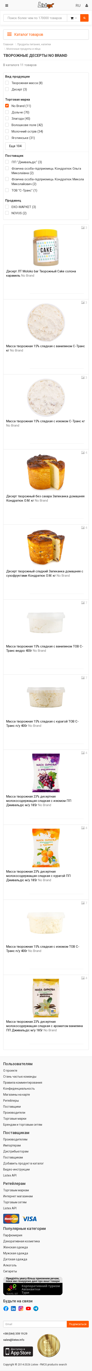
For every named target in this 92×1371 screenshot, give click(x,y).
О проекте (10, 1070)
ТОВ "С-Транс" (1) (24, 190)
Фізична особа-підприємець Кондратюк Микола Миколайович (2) (48, 181)
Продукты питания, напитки (34, 44)
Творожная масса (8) (27, 83)
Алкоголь (10, 1265)
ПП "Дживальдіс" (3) (27, 162)
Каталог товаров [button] (28, 34)
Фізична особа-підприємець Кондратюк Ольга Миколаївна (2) (46, 171)
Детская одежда (15, 1259)
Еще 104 (15, 146)
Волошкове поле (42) (27, 125)
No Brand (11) (21, 106)
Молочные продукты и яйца (23, 48)
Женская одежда (15, 1247)
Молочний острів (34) (27, 131)
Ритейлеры (11, 1100)
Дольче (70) (20, 112)
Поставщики (12, 1106)
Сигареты (10, 1271)
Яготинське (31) (23, 138)
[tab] (46, 34)
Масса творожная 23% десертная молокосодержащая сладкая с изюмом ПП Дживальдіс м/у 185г (38, 801)
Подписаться (77, 1324)
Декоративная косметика (21, 1241)
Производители (14, 1112)
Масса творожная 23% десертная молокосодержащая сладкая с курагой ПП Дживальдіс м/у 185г (38, 876)
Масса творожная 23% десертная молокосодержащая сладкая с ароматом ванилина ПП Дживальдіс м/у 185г (44, 1026)
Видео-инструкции (16, 1169)
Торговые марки (14, 1118)
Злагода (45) (21, 119)
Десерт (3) (19, 89)
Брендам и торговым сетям (22, 1124)
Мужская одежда (15, 1253)
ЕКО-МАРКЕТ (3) (24, 207)
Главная (8, 44)
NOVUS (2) (19, 213)
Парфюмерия (12, 1235)
